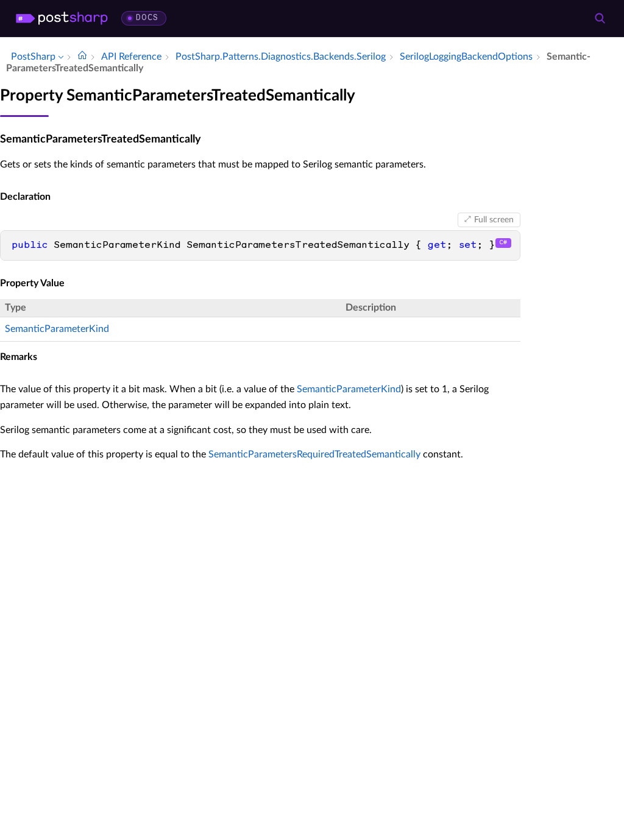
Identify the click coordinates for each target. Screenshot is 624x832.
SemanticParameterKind (57, 329)
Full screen (494, 220)
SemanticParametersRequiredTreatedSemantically (314, 454)
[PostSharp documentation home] (82, 57)
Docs (147, 18)
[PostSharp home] (62, 18)
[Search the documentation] (599, 18)
